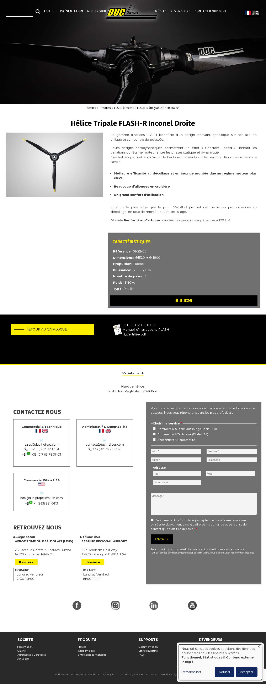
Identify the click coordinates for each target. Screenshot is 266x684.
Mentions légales (171, 674)
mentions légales (244, 552)
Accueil (91, 108)
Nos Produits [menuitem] (98, 11)
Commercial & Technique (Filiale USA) (183, 434)
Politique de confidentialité (69, 674)
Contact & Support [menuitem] (213, 11)
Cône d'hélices (87, 650)
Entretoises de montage (93, 654)
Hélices (83, 646)
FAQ (142, 654)
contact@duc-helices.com (105, 444)
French (248, 13)
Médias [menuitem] (160, 11)
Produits (105, 108)
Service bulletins (149, 650)
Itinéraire (26, 562)
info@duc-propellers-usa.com (41, 498)
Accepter (246, 672)
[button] (54, 167)
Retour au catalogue (46, 329)
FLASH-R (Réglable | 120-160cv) (158, 108)
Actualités (24, 658)
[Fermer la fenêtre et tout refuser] (259, 647)
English (255, 13)
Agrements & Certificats (33, 654)
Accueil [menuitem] (50, 11)
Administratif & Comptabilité (176, 439)
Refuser (224, 672)
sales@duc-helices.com (42, 444)
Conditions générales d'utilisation (138, 674)
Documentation (149, 646)
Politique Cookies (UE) (101, 674)
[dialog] (220, 662)
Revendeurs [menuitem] (180, 11)
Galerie (23, 650)
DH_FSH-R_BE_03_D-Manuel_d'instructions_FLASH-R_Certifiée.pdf (146, 329)
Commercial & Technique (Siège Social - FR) (187, 428)
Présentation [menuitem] (71, 11)
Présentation (26, 646)
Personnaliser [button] (191, 672)
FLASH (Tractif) (124, 108)
